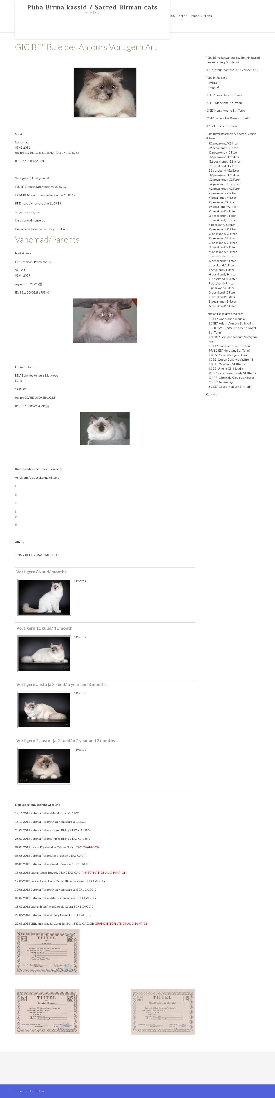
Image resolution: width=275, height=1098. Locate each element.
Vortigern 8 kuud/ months (41, 571)
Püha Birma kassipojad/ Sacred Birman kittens (175, 16)
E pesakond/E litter (221, 288)
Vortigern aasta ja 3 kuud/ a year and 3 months (61, 684)
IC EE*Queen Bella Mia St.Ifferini (231, 359)
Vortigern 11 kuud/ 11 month (44, 628)
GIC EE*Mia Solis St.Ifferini (227, 364)
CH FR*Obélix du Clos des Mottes (232, 377)
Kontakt (211, 394)
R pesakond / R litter (222, 229)
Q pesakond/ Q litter (223, 233)
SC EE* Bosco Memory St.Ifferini (230, 386)
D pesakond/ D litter (222, 292)
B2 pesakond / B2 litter (224, 184)
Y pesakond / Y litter (222, 197)
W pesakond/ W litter (223, 206)
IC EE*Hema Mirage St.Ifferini (225, 110)
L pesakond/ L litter (222, 256)
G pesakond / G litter (223, 279)
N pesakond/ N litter (222, 247)
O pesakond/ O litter (223, 243)
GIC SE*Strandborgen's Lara (228, 355)
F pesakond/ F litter (222, 283)
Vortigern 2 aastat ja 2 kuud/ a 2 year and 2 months (65, 740)
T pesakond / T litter (223, 220)
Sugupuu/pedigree (28, 212)
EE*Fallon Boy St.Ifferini (221, 126)
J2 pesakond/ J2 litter (223, 148)
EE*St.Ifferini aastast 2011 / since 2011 (232, 70)
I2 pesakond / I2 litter (223, 152)
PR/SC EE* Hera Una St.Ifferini (229, 350)
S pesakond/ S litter (222, 224)
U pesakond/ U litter (222, 215)
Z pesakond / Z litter (222, 193)
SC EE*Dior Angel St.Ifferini (224, 103)
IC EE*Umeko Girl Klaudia (226, 368)
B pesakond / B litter (222, 301)
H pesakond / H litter (223, 274)
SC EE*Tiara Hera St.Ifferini (224, 95)
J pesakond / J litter (222, 265)
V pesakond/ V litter (222, 211)
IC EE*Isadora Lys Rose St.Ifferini (228, 118)
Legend (214, 87)
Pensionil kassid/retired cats (224, 313)
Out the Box (36, 1091)
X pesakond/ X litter (222, 202)
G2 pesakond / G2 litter (224, 161)
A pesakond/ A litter (222, 306)
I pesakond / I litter (221, 270)
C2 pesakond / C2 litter (224, 179)
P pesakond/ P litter (222, 238)
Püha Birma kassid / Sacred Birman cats (92, 7)
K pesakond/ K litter (222, 261)
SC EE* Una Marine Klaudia (227, 319)
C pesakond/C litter (222, 297)
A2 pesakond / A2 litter (224, 188)
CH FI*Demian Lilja (221, 382)
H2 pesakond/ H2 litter (224, 157)
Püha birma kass (216, 77)
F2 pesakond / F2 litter (224, 166)
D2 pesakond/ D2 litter (224, 175)
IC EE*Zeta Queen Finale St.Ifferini (232, 373)
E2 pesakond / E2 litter (224, 170)
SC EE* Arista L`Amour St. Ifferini (231, 323)
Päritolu (214, 83)
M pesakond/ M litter (223, 252)
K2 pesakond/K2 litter (224, 143)
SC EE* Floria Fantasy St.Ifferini (230, 346)
